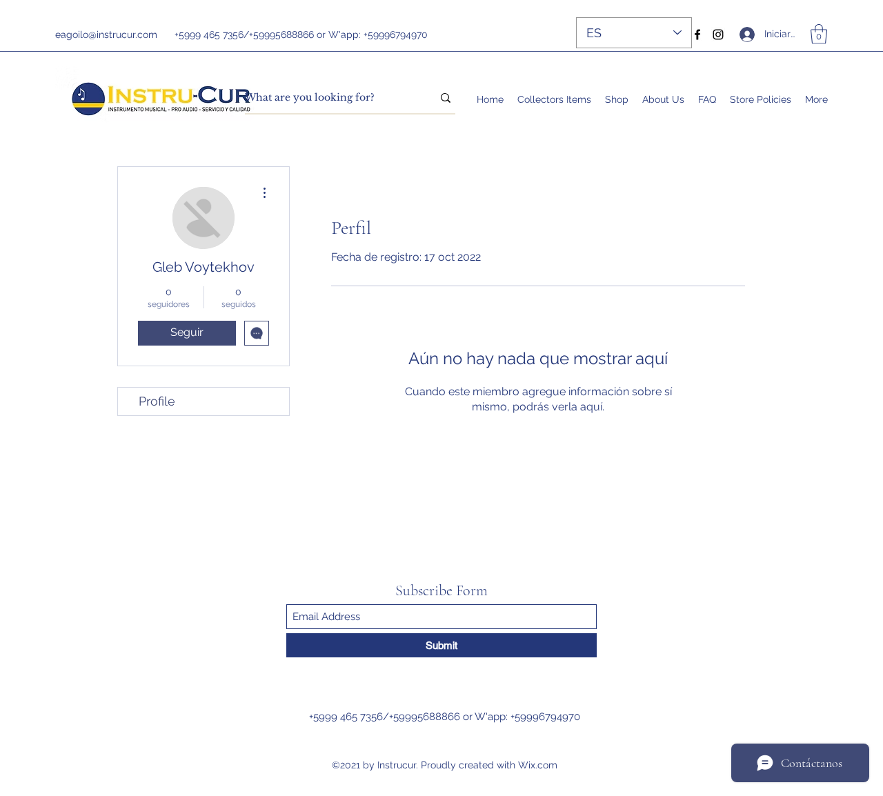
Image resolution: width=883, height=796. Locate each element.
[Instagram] (718, 34)
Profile (157, 401)
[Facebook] (697, 34)
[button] (819, 34)
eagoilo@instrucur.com (106, 34)
